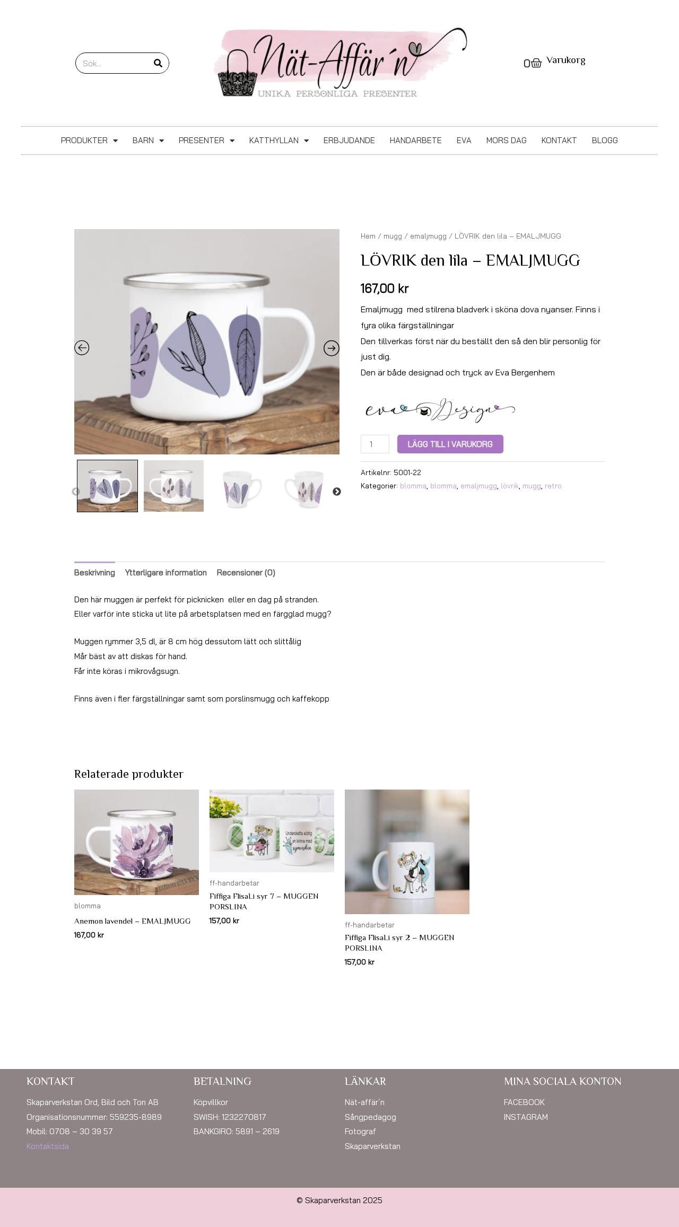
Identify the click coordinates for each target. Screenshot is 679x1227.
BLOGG (605, 140)
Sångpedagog (370, 1117)
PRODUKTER (84, 140)
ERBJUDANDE (349, 140)
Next (337, 492)
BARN (143, 140)
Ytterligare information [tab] (166, 572)
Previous (76, 492)
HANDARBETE (416, 140)
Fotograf (360, 1131)
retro (553, 485)
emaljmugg (428, 235)
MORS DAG (506, 140)
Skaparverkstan (373, 1146)
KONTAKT (559, 140)
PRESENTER (201, 140)
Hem (368, 235)
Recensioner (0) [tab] (246, 572)
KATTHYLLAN (274, 140)
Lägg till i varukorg (450, 444)
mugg (393, 235)
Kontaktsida (48, 1146)
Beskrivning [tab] (94, 572)
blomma (413, 485)
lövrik (510, 485)
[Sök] (158, 63)
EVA (464, 140)
